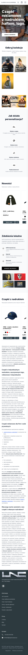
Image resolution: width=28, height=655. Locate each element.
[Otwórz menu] (25, 2)
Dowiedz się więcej (10, 268)
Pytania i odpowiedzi (7, 610)
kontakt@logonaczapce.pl (10, 637)
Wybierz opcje (9, 222)
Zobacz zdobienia (9, 34)
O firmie (4, 619)
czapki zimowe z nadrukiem (10, 432)
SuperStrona (20, 648)
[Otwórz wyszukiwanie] (18, 2)
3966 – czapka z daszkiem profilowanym (10, 211)
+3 (9, 216)
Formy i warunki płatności (8, 604)
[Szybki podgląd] (17, 222)
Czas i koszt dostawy (7, 601)
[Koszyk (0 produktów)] (21, 2)
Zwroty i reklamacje (6, 607)
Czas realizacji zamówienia (8, 599)
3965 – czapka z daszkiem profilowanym (10, 327)
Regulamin (8, 650)
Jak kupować (5, 596)
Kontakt (4, 625)
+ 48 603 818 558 (8, 634)
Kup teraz (7, 29)
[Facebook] (3, 586)
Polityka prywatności (17, 650)
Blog (3, 622)
